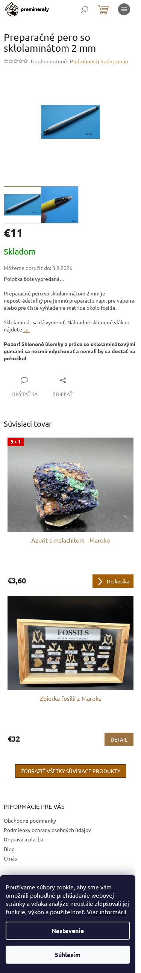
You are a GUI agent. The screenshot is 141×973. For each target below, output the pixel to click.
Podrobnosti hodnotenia (99, 61)
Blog (9, 849)
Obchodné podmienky (30, 820)
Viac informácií (106, 911)
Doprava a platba (23, 839)
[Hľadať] (84, 9)
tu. (26, 329)
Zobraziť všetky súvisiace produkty (70, 771)
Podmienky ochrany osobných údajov (47, 829)
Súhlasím (67, 954)
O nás (10, 858)
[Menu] (124, 9)
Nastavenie (68, 930)
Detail (119, 739)
